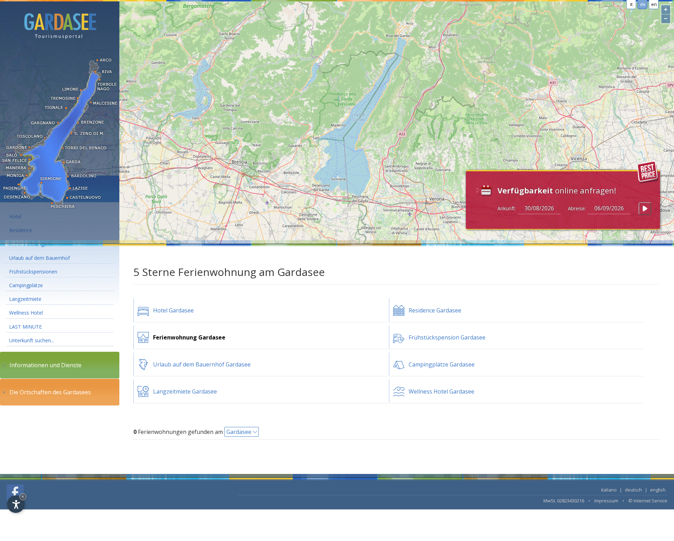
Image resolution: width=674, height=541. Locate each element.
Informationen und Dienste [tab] (45, 365)
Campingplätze (26, 285)
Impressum (606, 500)
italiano (609, 490)
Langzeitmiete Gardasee (185, 391)
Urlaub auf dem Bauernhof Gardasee (202, 364)
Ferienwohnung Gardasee (189, 337)
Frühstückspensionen (33, 271)
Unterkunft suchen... (31, 340)
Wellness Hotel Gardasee (441, 391)
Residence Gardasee (435, 310)
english (658, 490)
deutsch (633, 490)
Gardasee (238, 432)
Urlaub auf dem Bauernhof (39, 258)
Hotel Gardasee (173, 310)
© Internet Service (647, 500)
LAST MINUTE (25, 326)
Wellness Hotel (26, 312)
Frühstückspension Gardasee (447, 337)
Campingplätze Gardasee (442, 364)
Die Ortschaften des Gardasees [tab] (50, 392)
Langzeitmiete (25, 299)
